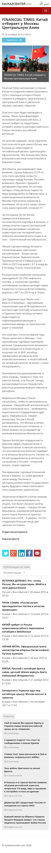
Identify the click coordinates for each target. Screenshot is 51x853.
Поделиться (12, 40)
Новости (8, 716)
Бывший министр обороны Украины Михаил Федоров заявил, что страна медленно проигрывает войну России (25, 821)
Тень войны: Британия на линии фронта (22, 772)
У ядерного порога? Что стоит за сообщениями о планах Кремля (22, 743)
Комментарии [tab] (14, 572)
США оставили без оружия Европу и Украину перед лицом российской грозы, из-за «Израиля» (24, 728)
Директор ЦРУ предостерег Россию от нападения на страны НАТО (25, 806)
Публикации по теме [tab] (16, 567)
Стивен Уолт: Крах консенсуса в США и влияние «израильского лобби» (25, 758)
